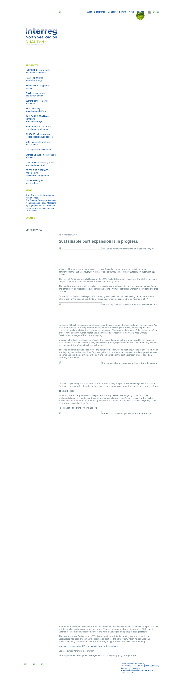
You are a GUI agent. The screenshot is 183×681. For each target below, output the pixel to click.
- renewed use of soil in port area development (38, 127)
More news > (31, 210)
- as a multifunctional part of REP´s (38, 143)
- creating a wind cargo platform (36, 109)
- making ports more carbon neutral (40, 163)
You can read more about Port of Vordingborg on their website (88, 646)
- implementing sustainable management (38, 173)
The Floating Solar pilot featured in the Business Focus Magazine (41, 201)
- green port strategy (35, 181)
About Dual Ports (96, 12)
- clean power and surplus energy (35, 94)
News (131, 12)
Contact (112, 12)
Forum (122, 12)
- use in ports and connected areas (38, 71)
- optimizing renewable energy (34, 79)
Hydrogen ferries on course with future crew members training (41, 206)
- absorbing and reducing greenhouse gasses (39, 135)
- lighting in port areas (38, 149)
